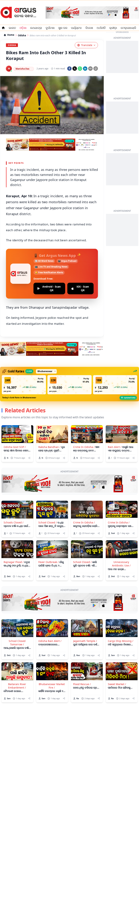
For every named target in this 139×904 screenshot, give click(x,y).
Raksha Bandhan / (49, 447)
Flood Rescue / (82, 684)
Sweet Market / (117, 684)
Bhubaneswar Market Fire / (52, 685)
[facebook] (69, 68)
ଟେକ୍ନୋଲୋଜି (128, 28)
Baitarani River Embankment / (17, 685)
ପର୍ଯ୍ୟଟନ (76, 28)
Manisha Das (22, 68)
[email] (90, 68)
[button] (24, 384)
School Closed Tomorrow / (17, 642)
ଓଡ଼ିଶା (23, 28)
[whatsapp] (80, 68)
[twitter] (74, 68)
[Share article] (29, 458)
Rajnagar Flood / (14, 562)
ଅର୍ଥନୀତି (101, 28)
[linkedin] (85, 68)
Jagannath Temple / (85, 641)
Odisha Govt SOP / (15, 447)
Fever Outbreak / (48, 562)
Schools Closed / (13, 522)
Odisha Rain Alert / (49, 641)
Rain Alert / (114, 447)
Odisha (22, 35)
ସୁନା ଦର (62, 28)
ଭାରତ (12, 28)
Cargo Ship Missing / (120, 641)
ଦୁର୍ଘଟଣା (50, 28)
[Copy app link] (95, 68)
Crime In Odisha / (84, 447)
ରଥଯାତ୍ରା (36, 28)
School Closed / (47, 522)
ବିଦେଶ (89, 28)
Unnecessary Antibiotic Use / (121, 563)
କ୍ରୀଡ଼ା (113, 28)
